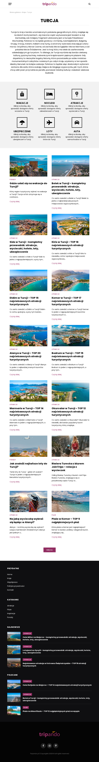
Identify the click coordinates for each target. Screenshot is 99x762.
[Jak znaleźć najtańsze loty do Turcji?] (28, 446)
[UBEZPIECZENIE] (22, 122)
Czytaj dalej (14, 201)
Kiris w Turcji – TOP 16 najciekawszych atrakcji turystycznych (67, 245)
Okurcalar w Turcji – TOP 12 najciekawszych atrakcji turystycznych (69, 412)
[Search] (89, 4)
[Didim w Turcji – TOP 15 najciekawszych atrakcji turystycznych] (28, 280)
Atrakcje (56, 179)
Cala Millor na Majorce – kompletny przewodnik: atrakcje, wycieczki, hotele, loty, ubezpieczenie (55, 638)
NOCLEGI (49, 103)
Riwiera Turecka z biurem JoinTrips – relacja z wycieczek (68, 467)
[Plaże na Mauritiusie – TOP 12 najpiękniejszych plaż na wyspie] (14, 710)
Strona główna (15, 12)
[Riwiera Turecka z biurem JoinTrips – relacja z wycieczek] (70, 446)
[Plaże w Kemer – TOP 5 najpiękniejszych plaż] (70, 501)
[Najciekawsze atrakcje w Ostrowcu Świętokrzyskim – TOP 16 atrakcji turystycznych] (14, 662)
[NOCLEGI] (49, 94)
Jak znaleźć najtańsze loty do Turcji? (28, 465)
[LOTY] (49, 122)
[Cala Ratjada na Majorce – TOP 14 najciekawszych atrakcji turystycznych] (14, 684)
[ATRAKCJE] (77, 94)
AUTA (77, 131)
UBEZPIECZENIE (22, 131)
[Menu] (10, 4)
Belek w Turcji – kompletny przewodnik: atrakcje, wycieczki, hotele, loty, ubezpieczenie (69, 188)
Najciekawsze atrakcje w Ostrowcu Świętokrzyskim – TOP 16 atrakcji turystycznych (54, 664)
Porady (13, 179)
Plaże (54, 515)
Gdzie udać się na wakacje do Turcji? (28, 185)
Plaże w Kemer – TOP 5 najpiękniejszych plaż (66, 520)
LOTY (49, 131)
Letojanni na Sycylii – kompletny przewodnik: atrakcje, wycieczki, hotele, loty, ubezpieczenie (57, 651)
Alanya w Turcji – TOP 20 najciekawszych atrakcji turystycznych (25, 356)
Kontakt (10, 590)
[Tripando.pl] (49, 4)
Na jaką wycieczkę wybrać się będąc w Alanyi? (26, 520)
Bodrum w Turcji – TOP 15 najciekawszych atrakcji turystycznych (67, 356)
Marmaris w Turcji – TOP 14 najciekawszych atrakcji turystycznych (26, 412)
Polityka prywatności (15, 586)
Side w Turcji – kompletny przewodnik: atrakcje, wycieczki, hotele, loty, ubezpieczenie (26, 247)
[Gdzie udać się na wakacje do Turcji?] (28, 166)
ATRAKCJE (77, 103)
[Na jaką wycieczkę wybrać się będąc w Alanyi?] (28, 501)
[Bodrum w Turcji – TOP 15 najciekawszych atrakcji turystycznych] (70, 335)
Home (9, 574)
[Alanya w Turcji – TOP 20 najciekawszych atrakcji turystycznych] (28, 335)
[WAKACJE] (22, 94)
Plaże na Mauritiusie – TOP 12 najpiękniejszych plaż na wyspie (51, 711)
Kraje (24, 12)
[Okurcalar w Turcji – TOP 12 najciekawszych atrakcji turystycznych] (70, 391)
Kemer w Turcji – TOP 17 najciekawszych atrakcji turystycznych (67, 301)
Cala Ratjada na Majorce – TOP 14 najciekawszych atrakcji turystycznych (57, 685)
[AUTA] (77, 122)
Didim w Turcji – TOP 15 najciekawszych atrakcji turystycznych (25, 301)
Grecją (21, 43)
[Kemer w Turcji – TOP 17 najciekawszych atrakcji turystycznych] (70, 280)
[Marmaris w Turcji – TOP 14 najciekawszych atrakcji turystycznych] (28, 391)
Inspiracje (11, 613)
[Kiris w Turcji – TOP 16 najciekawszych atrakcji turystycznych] (70, 224)
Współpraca (12, 582)
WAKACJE (22, 103)
